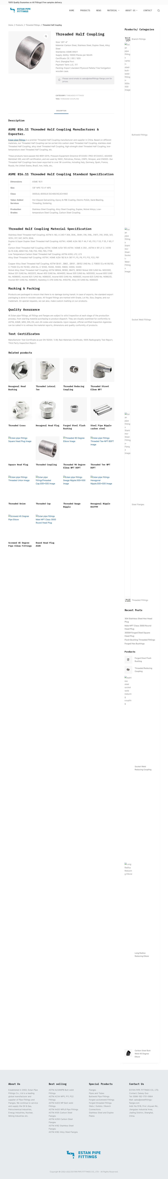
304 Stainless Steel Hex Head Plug (138, 620)
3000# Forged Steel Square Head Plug (137, 634)
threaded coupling (69, 99)
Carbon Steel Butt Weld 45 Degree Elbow (143, 1053)
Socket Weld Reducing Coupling (143, 768)
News (98, 10)
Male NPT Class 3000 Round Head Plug (138, 627)
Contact (147, 10)
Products (85, 10)
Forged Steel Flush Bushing (143, 659)
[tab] (61, 111)
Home (71, 10)
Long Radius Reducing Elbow (142, 954)
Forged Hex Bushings (135, 643)
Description (61, 111)
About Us (130, 10)
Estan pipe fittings (16, 140)
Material (112, 10)
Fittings (38, 2)
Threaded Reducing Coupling (143, 669)
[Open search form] (159, 10)
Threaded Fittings (75, 95)
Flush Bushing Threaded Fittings (140, 640)
